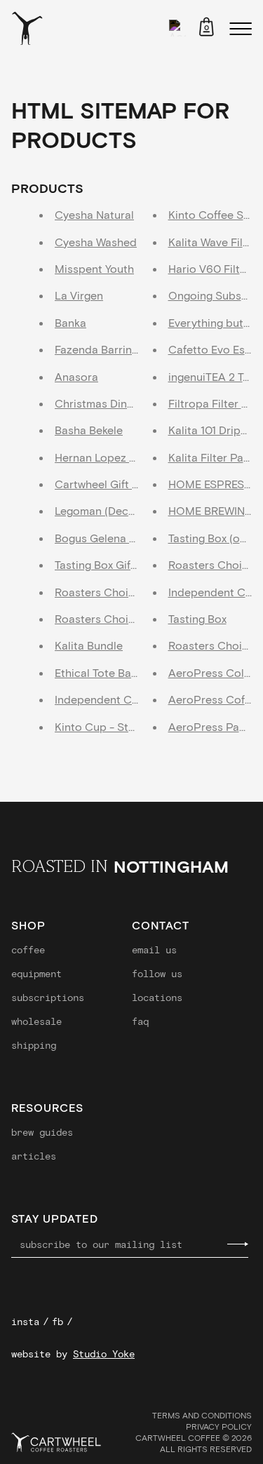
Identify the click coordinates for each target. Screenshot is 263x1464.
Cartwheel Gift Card (106, 483)
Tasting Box (197, 618)
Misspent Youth (94, 268)
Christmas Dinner (99, 403)
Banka (70, 322)
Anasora (76, 376)
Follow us (157, 974)
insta (25, 1322)
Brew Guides (42, 1132)
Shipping (33, 1045)
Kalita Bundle (89, 645)
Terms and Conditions (202, 1415)
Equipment (36, 974)
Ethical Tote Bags (99, 672)
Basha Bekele (89, 429)
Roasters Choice (211, 645)
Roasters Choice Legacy (117, 591)
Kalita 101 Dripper (213, 429)
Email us (154, 950)
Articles (33, 1156)
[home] (27, 28)
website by (73, 1354)
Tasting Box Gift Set (105, 564)
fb (57, 1322)
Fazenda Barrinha (99, 349)
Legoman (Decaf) (98, 510)
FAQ (140, 1021)
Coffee (28, 950)
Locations (157, 997)
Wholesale (36, 1021)
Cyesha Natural (94, 214)
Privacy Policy (219, 1426)
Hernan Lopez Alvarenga (118, 457)
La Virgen (79, 295)
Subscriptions (47, 997)
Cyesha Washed (96, 241)
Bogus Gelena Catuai (109, 537)
